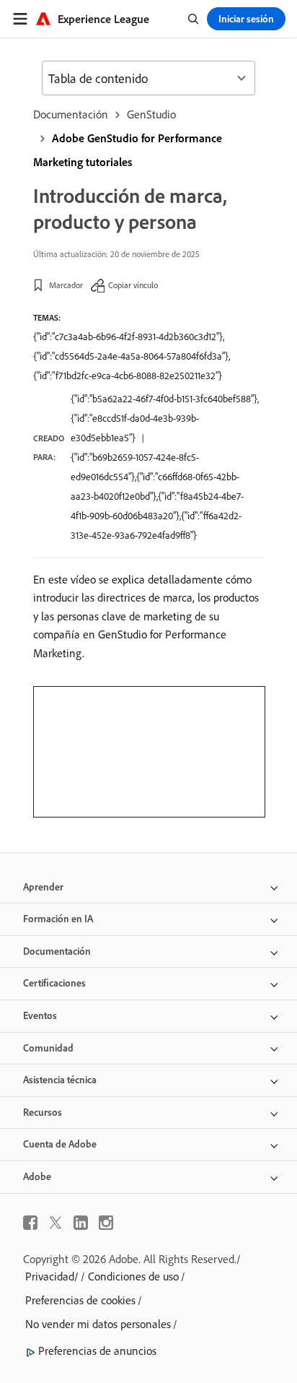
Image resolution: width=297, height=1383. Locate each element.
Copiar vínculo (133, 284)
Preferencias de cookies (80, 1300)
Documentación (70, 114)
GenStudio (151, 114)
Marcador (66, 284)
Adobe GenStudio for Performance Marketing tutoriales (127, 150)
